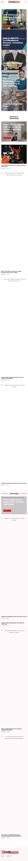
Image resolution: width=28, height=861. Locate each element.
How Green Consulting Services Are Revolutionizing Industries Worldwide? (11, 835)
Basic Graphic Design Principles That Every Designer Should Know (12, 378)
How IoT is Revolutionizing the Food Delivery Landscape (12, 623)
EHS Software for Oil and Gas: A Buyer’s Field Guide (13, 17)
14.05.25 (5, 134)
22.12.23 (3, 380)
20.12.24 (3, 168)
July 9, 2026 (5, 22)
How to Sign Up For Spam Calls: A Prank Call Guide (13, 502)
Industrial (5, 11)
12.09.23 (3, 625)
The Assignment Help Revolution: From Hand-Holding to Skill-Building (14, 82)
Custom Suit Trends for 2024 (13, 64)
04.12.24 (3, 274)
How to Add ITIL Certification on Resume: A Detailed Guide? (13, 41)
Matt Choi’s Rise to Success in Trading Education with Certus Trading (11, 272)
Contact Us (9, 856)
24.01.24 (5, 507)
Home (2, 856)
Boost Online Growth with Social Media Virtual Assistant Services (13, 128)
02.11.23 (2, 485)
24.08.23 (3, 731)
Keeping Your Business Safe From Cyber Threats (14, 483)
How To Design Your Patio (13, 105)
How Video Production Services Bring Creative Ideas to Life (13, 166)
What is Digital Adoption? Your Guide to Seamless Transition (11, 729)
